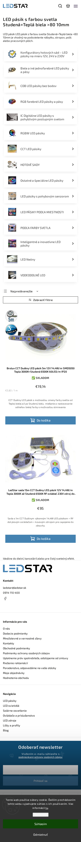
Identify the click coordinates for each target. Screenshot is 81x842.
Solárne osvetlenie (15, 710)
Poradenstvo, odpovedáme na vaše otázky (29, 668)
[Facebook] (40, 598)
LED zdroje (9, 720)
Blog (6, 730)
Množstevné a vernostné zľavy (22, 638)
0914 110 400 (11, 592)
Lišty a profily (11, 725)
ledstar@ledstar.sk (14, 587)
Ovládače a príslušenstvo (19, 715)
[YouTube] (15, 606)
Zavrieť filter (40, 299)
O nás (6, 628)
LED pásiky (10, 700)
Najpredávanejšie (21, 291)
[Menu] (75, 6)
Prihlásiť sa (40, 780)
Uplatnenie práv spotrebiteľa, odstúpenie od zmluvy (35, 658)
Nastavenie (40, 814)
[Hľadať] (60, 6)
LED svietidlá (11, 705)
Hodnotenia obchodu (16, 677)
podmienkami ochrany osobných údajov (40, 757)
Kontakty (8, 643)
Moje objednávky (14, 673)
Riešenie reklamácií (15, 663)
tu (46, 807)
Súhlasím (40, 824)
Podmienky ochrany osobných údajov (26, 653)
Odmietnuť (40, 834)
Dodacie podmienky (15, 633)
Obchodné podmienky (16, 648)
